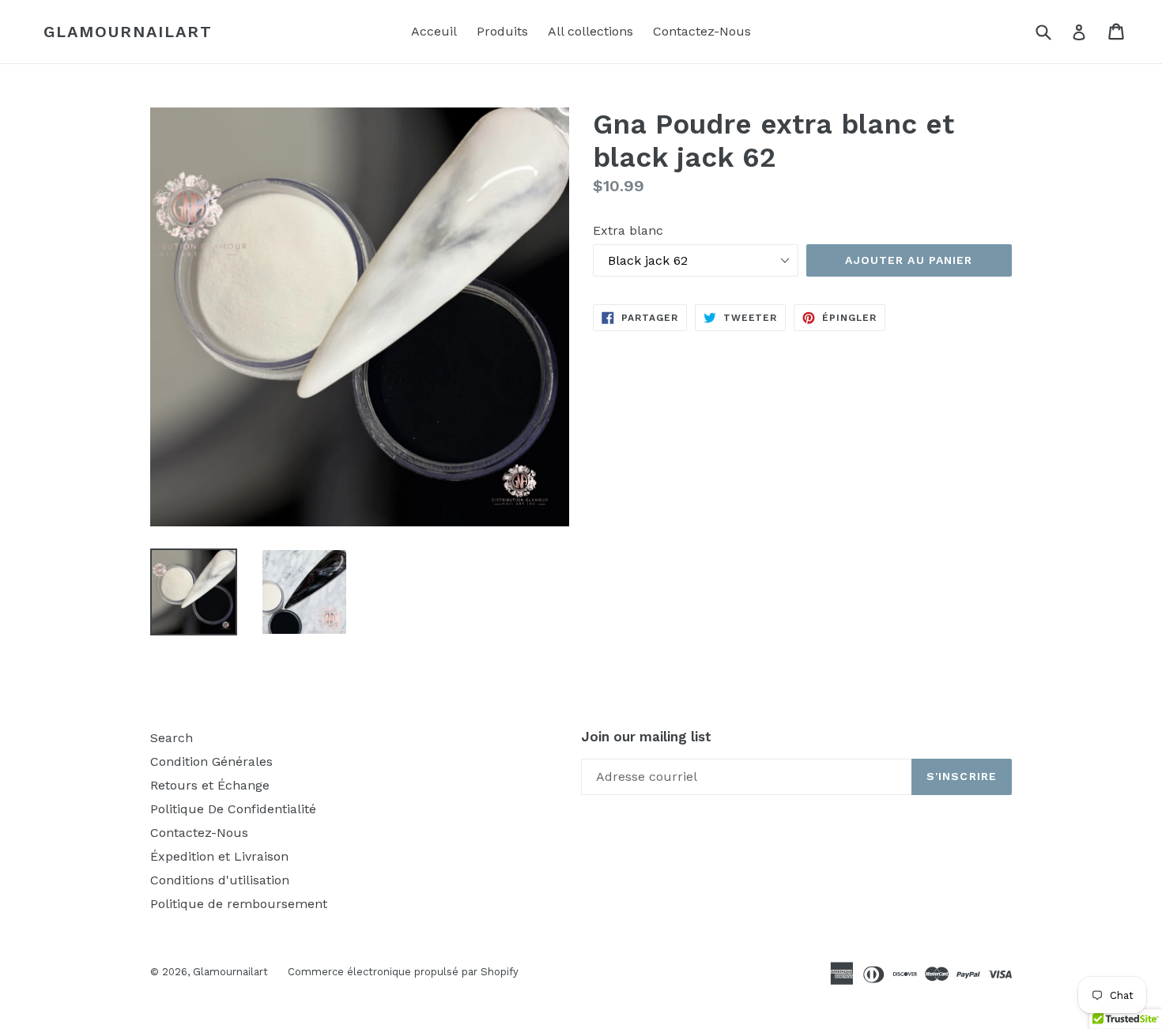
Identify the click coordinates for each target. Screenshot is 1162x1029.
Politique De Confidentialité (233, 808)
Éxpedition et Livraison (219, 856)
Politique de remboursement (238, 903)
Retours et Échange (210, 785)
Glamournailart (128, 31)
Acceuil (434, 31)
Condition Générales (211, 761)
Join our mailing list (646, 736)
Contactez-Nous (702, 31)
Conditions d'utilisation (219, 880)
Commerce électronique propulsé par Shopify (403, 972)
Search (171, 737)
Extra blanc (628, 230)
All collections (590, 31)
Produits (502, 31)
